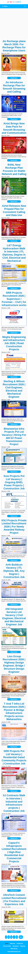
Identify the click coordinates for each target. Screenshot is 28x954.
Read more (14, 78)
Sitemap (22, 946)
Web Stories (14, 948)
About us (12, 943)
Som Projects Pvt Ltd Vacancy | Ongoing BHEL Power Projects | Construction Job (14, 482)
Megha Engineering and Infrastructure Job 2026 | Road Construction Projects (14, 343)
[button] (25, 6)
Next (20, 937)
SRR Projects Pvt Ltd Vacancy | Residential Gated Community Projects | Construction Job (14, 757)
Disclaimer (16, 946)
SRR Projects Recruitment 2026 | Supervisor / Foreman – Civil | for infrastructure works (14, 299)
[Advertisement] (14, 24)
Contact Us (20, 943)
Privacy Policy (7, 946)
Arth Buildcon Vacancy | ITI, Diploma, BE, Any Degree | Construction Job (14, 570)
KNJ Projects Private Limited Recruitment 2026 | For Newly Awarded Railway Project (14, 526)
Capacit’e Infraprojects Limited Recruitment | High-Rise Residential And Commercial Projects (14, 852)
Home (6, 943)
